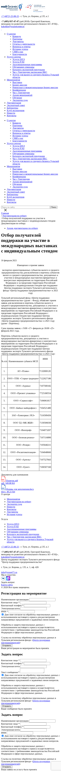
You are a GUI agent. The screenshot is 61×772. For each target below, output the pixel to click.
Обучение (17, 97)
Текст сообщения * (10, 672)
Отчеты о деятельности (23, 44)
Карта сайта (7, 585)
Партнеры (17, 39)
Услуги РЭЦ (18, 62)
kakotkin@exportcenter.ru (12, 26)
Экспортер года (20, 100)
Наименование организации (15, 599)
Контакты (11, 115)
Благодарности (19, 54)
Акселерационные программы (27, 64)
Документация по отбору (19, 501)
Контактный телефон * (12, 605)
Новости (11, 113)
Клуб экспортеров (15, 110)
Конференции (19, 90)
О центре (11, 34)
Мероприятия (13, 80)
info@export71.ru (9, 572)
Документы (18, 41)
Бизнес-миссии (19, 85)
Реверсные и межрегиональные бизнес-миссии (35, 87)
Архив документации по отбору (22, 228)
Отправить (6, 645)
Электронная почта (10, 608)
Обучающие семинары (23, 67)
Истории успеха (20, 49)
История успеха (14, 514)
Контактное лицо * (10, 602)
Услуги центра (14, 57)
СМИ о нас (17, 52)
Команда (16, 36)
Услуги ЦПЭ (18, 59)
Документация (14, 103)
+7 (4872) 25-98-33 (10, 16)
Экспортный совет (16, 105)
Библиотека (12, 108)
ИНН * (4, 611)
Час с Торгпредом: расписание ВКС (29, 72)
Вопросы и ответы (21, 46)
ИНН (3, 733)
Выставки (17, 82)
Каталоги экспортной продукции (28, 69)
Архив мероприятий (22, 95)
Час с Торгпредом (21, 92)
